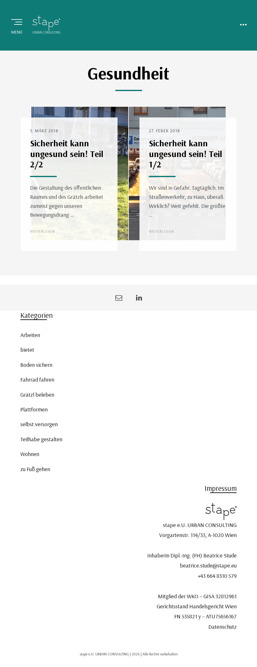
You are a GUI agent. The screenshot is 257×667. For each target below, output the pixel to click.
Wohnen (29, 454)
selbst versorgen (39, 424)
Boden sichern (36, 364)
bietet (27, 349)
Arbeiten (30, 335)
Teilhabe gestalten (41, 439)
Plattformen (34, 409)
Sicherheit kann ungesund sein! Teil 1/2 (185, 154)
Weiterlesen (42, 231)
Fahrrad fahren (37, 379)
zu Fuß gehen (35, 469)
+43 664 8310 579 (217, 575)
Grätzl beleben (37, 394)
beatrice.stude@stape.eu (208, 565)
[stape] (46, 23)
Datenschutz (222, 626)
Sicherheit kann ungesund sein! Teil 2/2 (66, 154)
